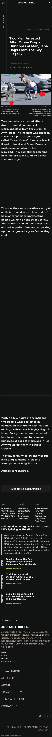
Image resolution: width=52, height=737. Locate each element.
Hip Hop (2, 598)
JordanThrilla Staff (20, 64)
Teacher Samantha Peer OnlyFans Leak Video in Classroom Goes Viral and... (21, 561)
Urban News (3, 23)
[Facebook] (4, 481)
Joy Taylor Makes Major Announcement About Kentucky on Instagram (10, 111)
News (37, 504)
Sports (4, 504)
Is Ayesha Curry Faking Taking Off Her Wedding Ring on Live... (8, 513)
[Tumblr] (35, 481)
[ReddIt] (29, 481)
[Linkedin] (23, 481)
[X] (10, 481)
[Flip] (48, 481)
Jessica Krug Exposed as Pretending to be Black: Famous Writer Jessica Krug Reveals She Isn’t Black (40, 113)
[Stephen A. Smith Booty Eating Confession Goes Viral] (26, 497)
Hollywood (2, 582)
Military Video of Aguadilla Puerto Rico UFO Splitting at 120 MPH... (25, 528)
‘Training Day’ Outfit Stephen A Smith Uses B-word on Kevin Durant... (20, 577)
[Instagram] (40, 716)
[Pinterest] (16, 481)
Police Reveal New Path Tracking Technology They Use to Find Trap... (41, 514)
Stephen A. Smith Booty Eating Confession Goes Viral (24, 513)
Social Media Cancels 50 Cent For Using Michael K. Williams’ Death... (20, 596)
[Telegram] (41, 481)
